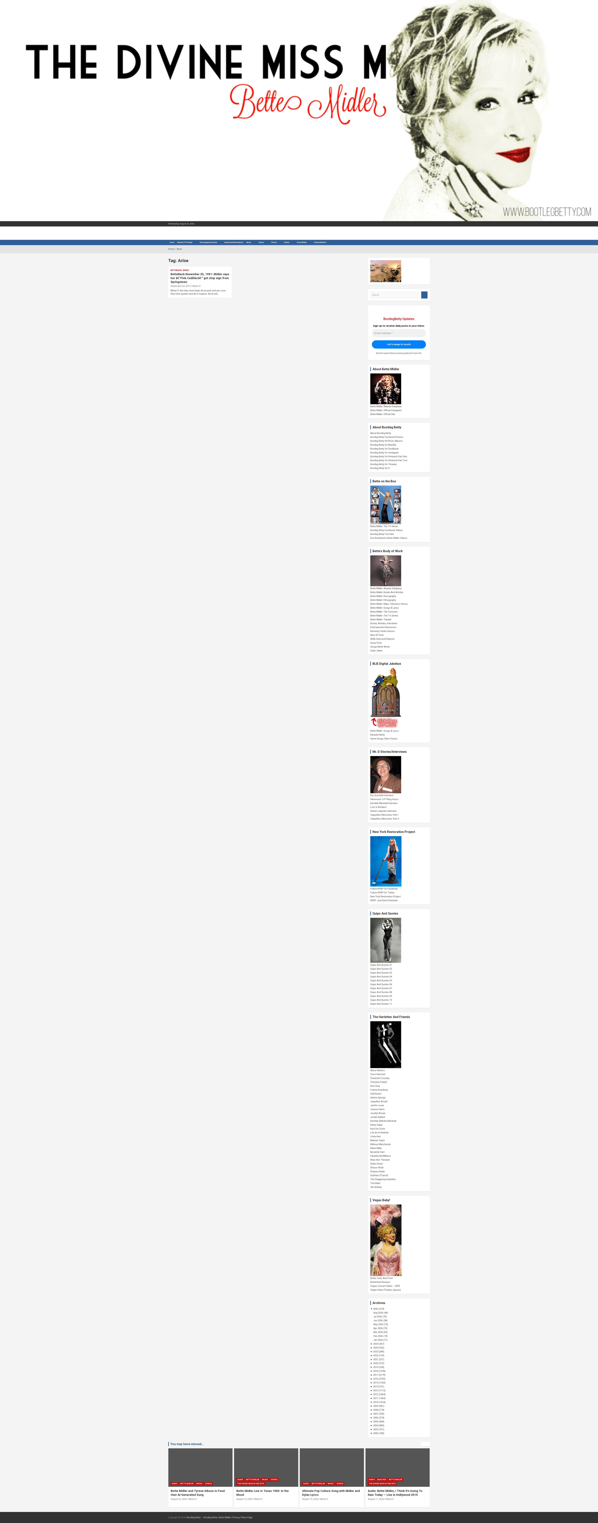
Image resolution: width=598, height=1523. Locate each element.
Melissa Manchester (380, 1144)
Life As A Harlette (379, 1132)
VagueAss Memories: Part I (384, 814)
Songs (208, 1484)
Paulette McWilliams (380, 1156)
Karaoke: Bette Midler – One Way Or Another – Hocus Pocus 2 (326, 1493)
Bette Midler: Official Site (382, 414)
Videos (261, 242)
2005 (375, 1421)
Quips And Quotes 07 (381, 988)
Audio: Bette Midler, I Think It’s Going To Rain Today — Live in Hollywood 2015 (263, 1493)
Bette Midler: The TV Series (384, 526)
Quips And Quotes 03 (381, 972)
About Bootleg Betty (380, 433)
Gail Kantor (376, 1093)
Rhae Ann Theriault (380, 1159)
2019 (375, 1367)
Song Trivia (376, 642)
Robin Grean (376, 1163)
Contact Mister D (320, 242)
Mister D (196, 286)
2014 (375, 1386)
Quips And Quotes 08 (381, 992)
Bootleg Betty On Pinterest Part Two (388, 460)
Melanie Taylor (377, 1140)
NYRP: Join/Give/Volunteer (384, 900)
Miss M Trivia (377, 635)
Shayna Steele (377, 1171)
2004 (375, 1425)
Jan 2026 (378, 1340)
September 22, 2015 (181, 286)
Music (249, 242)
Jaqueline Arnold (378, 1101)
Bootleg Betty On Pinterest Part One (388, 456)
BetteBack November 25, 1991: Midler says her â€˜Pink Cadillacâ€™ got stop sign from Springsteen (200, 278)
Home (172, 242)
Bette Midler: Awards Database (386, 406)
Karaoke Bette (377, 734)
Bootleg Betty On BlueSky (383, 444)
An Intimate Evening (379, 1484)
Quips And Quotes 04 (381, 976)
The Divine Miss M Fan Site (250, 1484)
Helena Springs (378, 1097)
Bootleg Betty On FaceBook (384, 448)
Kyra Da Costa (377, 1128)
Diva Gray (375, 1086)
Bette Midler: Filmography (383, 600)
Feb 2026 (378, 1336)
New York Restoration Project (385, 896)
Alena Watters (377, 1070)
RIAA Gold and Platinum (382, 639)
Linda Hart (375, 1136)
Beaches (250, 1480)
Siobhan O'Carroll (379, 1175)
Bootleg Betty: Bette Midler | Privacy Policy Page (228, 1517)
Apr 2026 (378, 1328)
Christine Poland (378, 1082)
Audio (175, 1484)
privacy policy (404, 353)
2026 (375, 1308)
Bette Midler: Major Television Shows (389, 604)
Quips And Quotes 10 (381, 1000)
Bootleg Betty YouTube (382, 534)
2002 (375, 1433)
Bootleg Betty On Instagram (384, 452)
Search (424, 294)
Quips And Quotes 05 (381, 980)
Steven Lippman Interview (383, 811)
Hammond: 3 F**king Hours (384, 799)
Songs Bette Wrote (380, 646)
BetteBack (176, 270)
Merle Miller (376, 1148)
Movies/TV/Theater (184, 242)
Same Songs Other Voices (383, 738)
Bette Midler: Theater (381, 619)
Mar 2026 (378, 1332)
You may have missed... (187, 1444)
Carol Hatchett (377, 1074)
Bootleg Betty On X (380, 468)
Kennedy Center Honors (382, 631)
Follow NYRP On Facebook (384, 888)
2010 (375, 1402)
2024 (375, 1347)
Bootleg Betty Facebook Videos (386, 530)
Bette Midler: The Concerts (384, 611)
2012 (375, 1394)
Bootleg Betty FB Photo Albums (386, 441)
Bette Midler (187, 1484)
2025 (375, 1343)
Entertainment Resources (383, 627)
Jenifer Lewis (377, 1105)
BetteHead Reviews (380, 1282)
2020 (375, 1363)
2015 (375, 1382)
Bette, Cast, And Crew (381, 1278)
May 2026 (378, 1324)
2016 (375, 1378)
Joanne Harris (377, 1109)
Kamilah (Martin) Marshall (383, 1121)
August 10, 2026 (310, 1499)
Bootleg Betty (194, 1517)
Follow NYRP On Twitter (382, 892)
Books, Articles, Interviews (383, 623)
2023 (375, 1351)
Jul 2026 (377, 1316)
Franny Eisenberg (379, 1089)
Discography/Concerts (208, 242)
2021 (375, 1359)
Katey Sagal (376, 1124)
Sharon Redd (376, 1167)
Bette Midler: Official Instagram (386, 410)
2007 (375, 1413)
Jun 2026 (378, 1320)
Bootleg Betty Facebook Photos (386, 437)
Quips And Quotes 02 (381, 968)
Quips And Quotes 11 (381, 1003)
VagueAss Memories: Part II (384, 818)
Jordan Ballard (377, 1117)
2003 (375, 1429)
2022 (375, 1355)
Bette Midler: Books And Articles (386, 592)
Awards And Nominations (233, 242)
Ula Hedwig (376, 1187)
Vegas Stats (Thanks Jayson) (385, 1289)
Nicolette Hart (377, 1152)
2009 (375, 1406)
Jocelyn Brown (377, 1113)
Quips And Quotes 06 (381, 984)
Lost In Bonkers (378, 807)
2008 (375, 1410)
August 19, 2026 (179, 1499)
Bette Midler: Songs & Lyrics (384, 607)
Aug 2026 (378, 1312)
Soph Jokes (376, 650)
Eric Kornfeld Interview (381, 795)
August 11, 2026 (244, 1499)
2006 (375, 1417)
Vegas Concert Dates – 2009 (385, 1286)
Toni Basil (375, 1183)
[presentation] (423, 1444)
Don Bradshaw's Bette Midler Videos (388, 538)
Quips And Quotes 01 (381, 965)
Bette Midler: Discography (383, 596)
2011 (375, 1398)
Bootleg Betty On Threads (383, 464)
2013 (375, 1390)
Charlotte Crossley (379, 1078)
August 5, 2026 (375, 1499)
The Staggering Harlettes (383, 1179)
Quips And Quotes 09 (381, 996)
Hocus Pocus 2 (335, 1480)
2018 (375, 1371)
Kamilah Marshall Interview (383, 803)
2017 (375, 1375)
